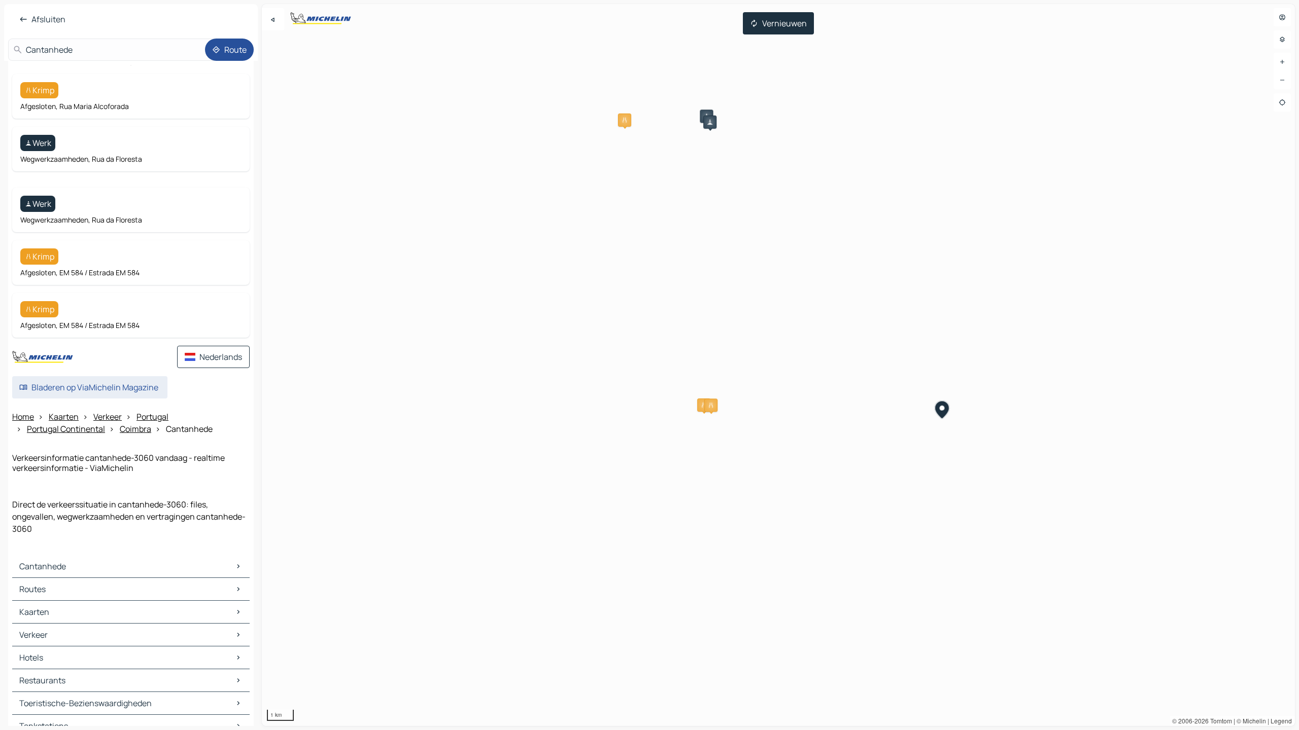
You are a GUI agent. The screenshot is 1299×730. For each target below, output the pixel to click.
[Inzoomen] (1282, 62)
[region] (778, 365)
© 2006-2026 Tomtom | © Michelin (1219, 720)
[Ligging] (1282, 102)
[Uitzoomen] (1282, 80)
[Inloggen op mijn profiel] (1282, 17)
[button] (624, 120)
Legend (1281, 720)
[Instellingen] (1282, 39)
